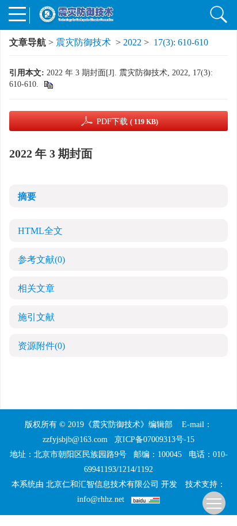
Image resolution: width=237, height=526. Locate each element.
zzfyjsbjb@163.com (75, 439)
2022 (132, 42)
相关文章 (36, 288)
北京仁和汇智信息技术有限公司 (102, 484)
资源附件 (41, 346)
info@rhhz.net (100, 499)
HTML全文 (40, 231)
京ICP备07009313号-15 (154, 439)
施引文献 (36, 317)
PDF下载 (127, 121)
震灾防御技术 (83, 42)
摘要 (27, 196)
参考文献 (41, 259)
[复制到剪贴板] (48, 84)
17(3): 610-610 (181, 42)
